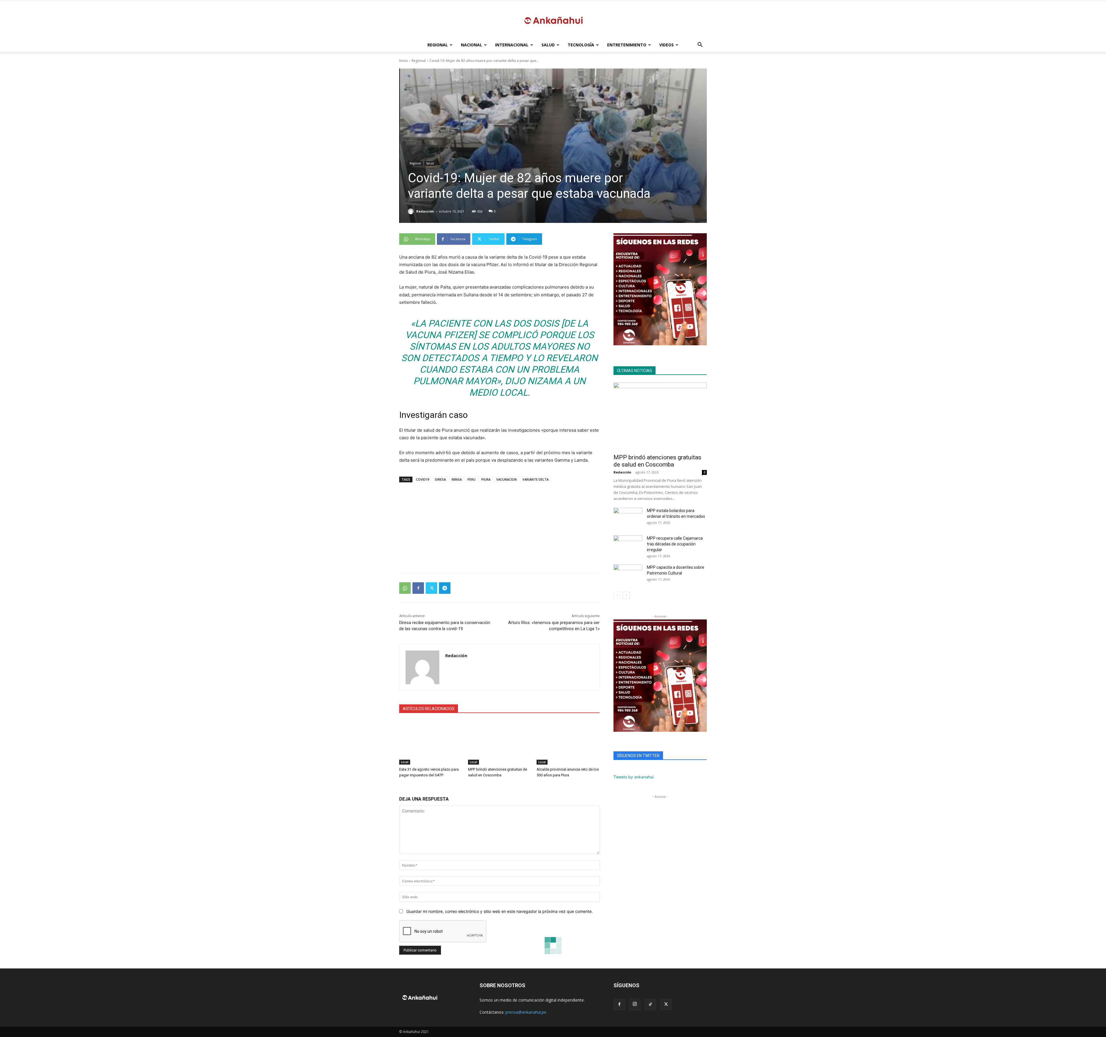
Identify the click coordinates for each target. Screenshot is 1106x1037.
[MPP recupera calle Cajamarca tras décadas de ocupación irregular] (627, 545)
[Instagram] (635, 1004)
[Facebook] (418, 588)
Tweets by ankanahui (633, 776)
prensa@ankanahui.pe (525, 1012)
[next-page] (626, 595)
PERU (471, 479)
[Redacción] (411, 211)
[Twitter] (431, 588)
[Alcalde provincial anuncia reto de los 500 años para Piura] (568, 743)
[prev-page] (617, 595)
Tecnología (581, 45)
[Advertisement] (499, 525)
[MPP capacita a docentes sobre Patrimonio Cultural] (627, 574)
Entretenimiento (626, 45)
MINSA (457, 479)
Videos (666, 45)
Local (404, 762)
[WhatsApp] (405, 588)
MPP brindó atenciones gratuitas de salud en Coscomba (657, 461)
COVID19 (422, 479)
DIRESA (440, 479)
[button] (700, 45)
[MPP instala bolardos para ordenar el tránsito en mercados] (627, 518)
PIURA (485, 479)
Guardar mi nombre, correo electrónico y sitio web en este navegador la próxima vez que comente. (499, 911)
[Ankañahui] (553, 19)
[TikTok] (650, 1004)
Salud (548, 45)
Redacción (425, 211)
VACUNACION (506, 479)
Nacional (471, 45)
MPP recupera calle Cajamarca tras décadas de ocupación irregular (675, 544)
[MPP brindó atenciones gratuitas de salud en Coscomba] (499, 743)
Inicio (403, 60)
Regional (437, 45)
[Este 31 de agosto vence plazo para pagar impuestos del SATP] (430, 743)
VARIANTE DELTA (535, 479)
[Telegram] (444, 588)
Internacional (512, 45)
